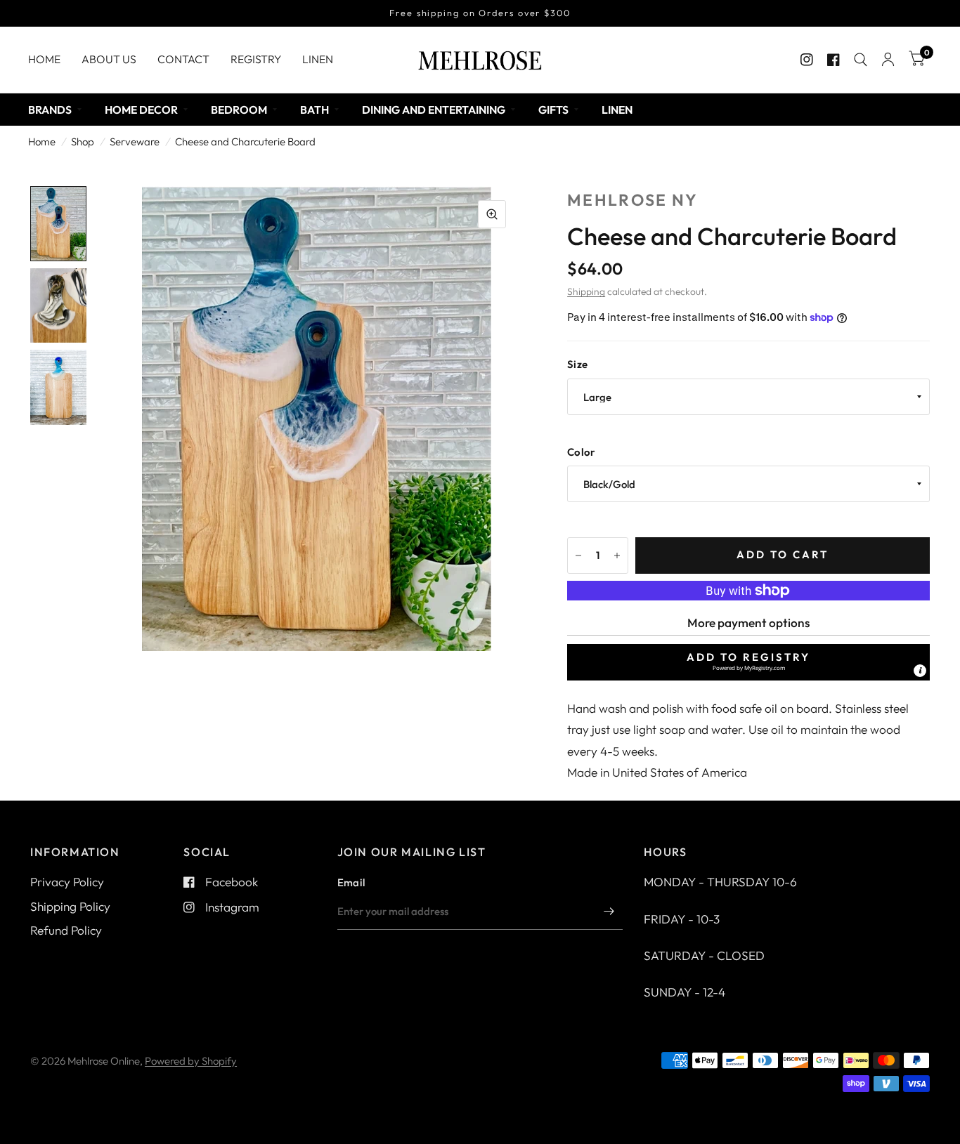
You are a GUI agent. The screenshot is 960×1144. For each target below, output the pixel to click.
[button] (748, 662)
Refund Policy (66, 930)
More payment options (748, 622)
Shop (82, 141)
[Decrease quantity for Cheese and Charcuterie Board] (578, 555)
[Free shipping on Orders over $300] (480, 13)
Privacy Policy (67, 881)
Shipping (586, 291)
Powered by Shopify (191, 1060)
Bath (314, 110)
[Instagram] (806, 60)
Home (44, 59)
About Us (109, 59)
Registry (256, 59)
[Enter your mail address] (609, 911)
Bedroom (239, 110)
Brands (50, 110)
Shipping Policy (70, 906)
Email (351, 882)
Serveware (135, 141)
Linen (317, 59)
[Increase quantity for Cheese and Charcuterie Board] (617, 555)
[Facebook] (833, 60)
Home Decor (141, 110)
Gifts (553, 110)
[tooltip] (920, 670)
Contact (183, 59)
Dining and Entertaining (433, 110)
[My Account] (888, 60)
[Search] (860, 60)
